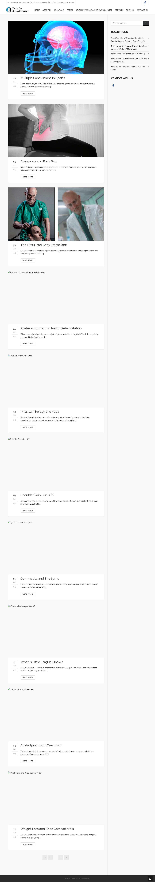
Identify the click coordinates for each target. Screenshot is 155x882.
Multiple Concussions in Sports (43, 78)
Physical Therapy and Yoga (40, 411)
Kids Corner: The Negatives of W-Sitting (128, 54)
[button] (146, 23)
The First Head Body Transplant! (44, 245)
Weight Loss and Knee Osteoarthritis (47, 829)
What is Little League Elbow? (42, 662)
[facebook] (145, 2)
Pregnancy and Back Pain (39, 161)
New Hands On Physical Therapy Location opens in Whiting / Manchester (129, 47)
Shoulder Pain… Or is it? (37, 495)
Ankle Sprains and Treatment (42, 745)
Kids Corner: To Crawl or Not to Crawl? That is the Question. (129, 60)
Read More (28, 93)
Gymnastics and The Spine (40, 578)
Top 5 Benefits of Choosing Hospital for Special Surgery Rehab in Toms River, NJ (128, 39)
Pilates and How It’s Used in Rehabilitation (51, 328)
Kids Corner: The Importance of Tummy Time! (128, 68)
